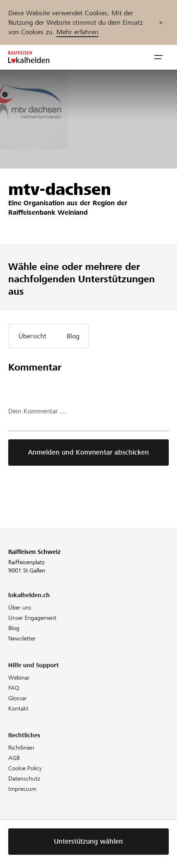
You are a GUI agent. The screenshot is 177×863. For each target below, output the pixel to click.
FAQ (13, 688)
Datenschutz (24, 778)
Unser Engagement (32, 617)
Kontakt (18, 708)
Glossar (17, 698)
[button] (158, 57)
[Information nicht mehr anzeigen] (161, 22)
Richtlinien (21, 747)
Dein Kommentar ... (37, 411)
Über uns (19, 607)
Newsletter (22, 638)
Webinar (19, 677)
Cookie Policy (25, 768)
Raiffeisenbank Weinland (48, 212)
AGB (14, 758)
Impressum (22, 789)
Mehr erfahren (77, 32)
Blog (13, 628)
